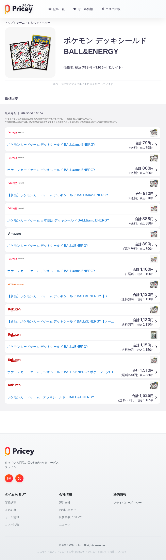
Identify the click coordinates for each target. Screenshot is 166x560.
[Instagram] (9, 478)
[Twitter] (19, 478)
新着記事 (10, 502)
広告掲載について (70, 517)
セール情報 (12, 517)
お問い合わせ (67, 509)
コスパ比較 (12, 524)
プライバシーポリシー (127, 502)
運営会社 (64, 502)
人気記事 (10, 509)
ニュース (64, 524)
